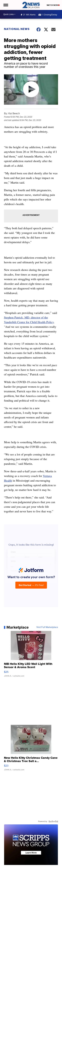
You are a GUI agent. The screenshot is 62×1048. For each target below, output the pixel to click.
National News (17, 29)
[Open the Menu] (5, 5)
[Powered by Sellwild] (53, 821)
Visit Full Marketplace (47, 627)
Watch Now (52, 5)
